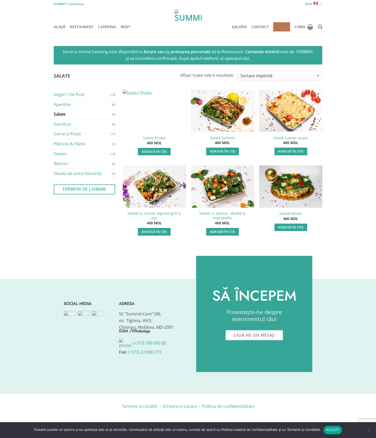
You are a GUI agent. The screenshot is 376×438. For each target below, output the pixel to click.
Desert (60, 153)
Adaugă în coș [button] (154, 152)
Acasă (59, 26)
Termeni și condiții (139, 406)
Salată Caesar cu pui (290, 138)
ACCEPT (333, 430)
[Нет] (369, 432)
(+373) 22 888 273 (144, 352)
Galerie (239, 26)
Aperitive (62, 104)
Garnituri (62, 124)
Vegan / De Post (69, 94)
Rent (125, 26)
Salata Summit (222, 138)
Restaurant (81, 26)
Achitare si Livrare (179, 406)
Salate (59, 114)
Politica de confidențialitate (228, 406)
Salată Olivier (290, 213)
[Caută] (320, 27)
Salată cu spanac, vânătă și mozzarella (222, 216)
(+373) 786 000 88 (149, 343)
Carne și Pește (67, 134)
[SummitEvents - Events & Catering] (188, 23)
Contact (260, 26)
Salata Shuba (154, 138)
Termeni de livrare (84, 189)
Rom (308, 4)
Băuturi (61, 163)
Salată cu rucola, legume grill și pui (154, 216)
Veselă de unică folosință (78, 173)
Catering (107, 26)
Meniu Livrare (281, 27)
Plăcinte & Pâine (69, 144)
